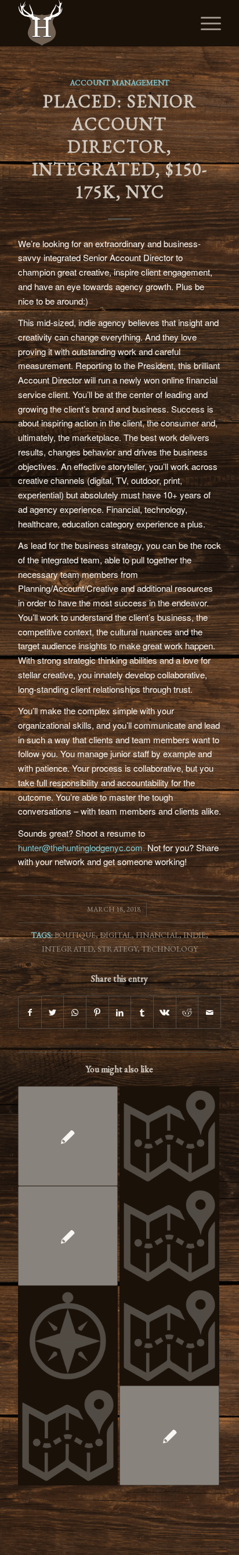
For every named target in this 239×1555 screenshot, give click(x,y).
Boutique (75, 935)
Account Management (119, 82)
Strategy (117, 948)
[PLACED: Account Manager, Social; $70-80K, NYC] (68, 1136)
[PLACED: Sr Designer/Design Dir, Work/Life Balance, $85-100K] (68, 1236)
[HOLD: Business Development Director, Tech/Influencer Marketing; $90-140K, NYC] (68, 1336)
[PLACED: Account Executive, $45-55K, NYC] (169, 1435)
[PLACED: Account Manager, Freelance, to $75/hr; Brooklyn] (169, 1136)
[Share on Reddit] (187, 1012)
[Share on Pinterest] (97, 1012)
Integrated (67, 948)
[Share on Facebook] (30, 1012)
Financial (157, 935)
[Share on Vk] (165, 1012)
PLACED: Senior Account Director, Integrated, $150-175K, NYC (120, 146)
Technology (170, 948)
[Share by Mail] (209, 1012)
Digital (116, 935)
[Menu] (205, 23)
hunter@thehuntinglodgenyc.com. (82, 847)
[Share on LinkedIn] (120, 1012)
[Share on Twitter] (53, 1012)
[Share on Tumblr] (142, 1012)
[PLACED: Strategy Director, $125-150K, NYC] (169, 1336)
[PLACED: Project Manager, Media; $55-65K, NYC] (169, 1236)
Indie (194, 935)
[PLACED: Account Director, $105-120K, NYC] (68, 1435)
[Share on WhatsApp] (75, 1012)
